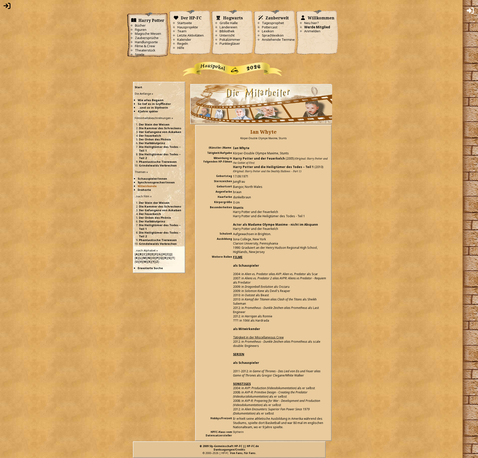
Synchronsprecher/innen (156, 182)
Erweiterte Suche (150, 268)
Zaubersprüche (147, 38)
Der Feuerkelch (150, 135)
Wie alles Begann (151, 100)
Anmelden (312, 31)
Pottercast (269, 27)
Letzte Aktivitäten (190, 35)
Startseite (184, 23)
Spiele (139, 54)
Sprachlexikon (273, 35)
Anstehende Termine (278, 39)
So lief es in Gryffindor (154, 104)
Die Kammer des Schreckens (160, 128)
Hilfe (180, 47)
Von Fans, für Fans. (243, 453)
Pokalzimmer (230, 39)
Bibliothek (227, 31)
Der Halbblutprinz (152, 143)
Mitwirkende (147, 186)
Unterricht (227, 35)
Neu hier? (311, 23)
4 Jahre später (148, 111)
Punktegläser (230, 43)
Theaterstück (145, 50)
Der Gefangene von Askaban (160, 132)
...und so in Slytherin (153, 107)
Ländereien (228, 27)
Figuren (140, 29)
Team (181, 31)
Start (138, 87)
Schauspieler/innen (152, 178)
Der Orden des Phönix (155, 139)
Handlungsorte (146, 42)
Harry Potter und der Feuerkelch (259, 158)
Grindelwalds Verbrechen (158, 165)
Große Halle (229, 23)
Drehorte (144, 190)
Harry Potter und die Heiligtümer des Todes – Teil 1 (273, 167)
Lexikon (268, 31)
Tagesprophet (273, 23)
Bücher (140, 25)
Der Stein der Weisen (154, 124)
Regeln (182, 43)
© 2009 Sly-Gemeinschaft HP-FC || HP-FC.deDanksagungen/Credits (229, 447)
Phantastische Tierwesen (158, 162)
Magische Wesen (148, 33)
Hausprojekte (187, 27)
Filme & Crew (145, 46)
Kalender (184, 39)
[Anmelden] (7, 7)
